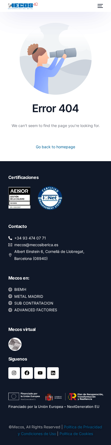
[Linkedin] (53, 373)
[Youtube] (40, 373)
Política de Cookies (76, 433)
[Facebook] (27, 373)
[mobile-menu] (99, 6)
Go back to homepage (55, 146)
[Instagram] (14, 373)
